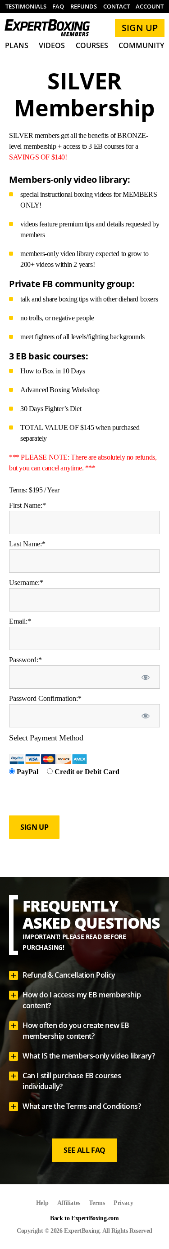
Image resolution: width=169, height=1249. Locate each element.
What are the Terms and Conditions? (82, 1106)
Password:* (25, 660)
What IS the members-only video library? (89, 1056)
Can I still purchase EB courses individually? (72, 1081)
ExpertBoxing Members (47, 28)
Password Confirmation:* (45, 698)
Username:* (26, 582)
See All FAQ (84, 1150)
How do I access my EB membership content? (82, 1000)
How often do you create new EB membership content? (76, 1030)
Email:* (20, 621)
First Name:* (27, 505)
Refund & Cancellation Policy (69, 975)
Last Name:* (27, 544)
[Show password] (145, 677)
